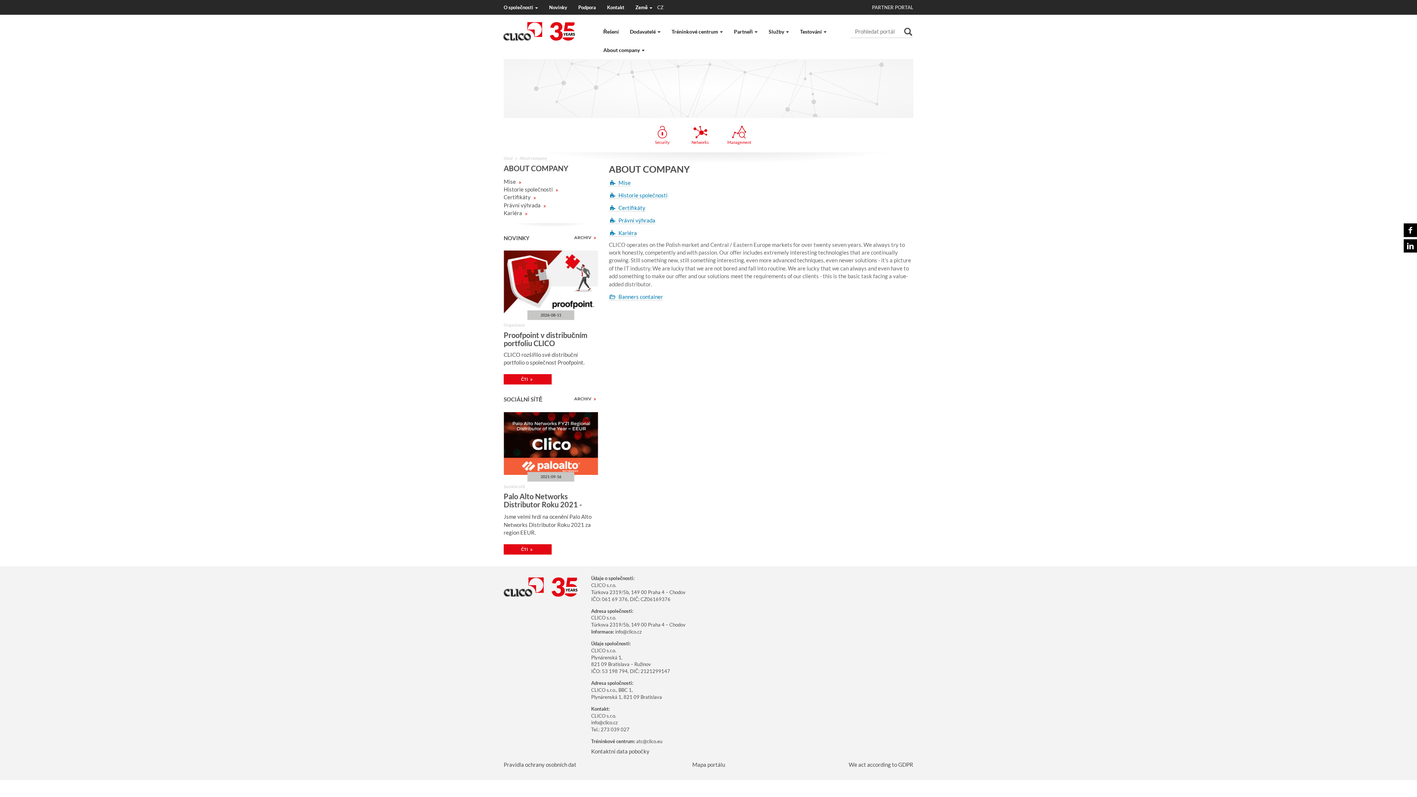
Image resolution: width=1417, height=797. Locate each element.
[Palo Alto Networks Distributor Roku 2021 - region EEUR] (551, 443)
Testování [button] (811, 31)
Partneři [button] (744, 31)
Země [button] (649, 7)
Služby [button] (777, 31)
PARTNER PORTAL (892, 7)
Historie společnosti (529, 189)
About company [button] (622, 50)
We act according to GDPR (881, 764)
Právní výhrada (523, 205)
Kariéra (513, 213)
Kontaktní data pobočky (620, 751)
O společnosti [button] (519, 7)
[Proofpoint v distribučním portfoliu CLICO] (551, 282)
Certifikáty (518, 197)
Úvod (508, 158)
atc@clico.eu (649, 741)
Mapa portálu (708, 764)
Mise (510, 181)
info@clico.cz (628, 632)
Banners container (640, 296)
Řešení (611, 31)
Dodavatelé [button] (643, 31)
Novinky (558, 7)
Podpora (587, 7)
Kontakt (615, 7)
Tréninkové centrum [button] (695, 31)
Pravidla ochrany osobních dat (540, 764)
